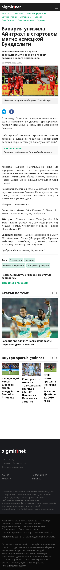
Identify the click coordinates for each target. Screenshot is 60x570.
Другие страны (9, 16)
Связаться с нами (11, 523)
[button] (52, 293)
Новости (6, 478)
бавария (30, 260)
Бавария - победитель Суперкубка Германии (28, 152)
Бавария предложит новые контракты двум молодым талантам (27, 342)
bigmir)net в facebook (15, 282)
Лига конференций (36, 13)
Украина (41, 20)
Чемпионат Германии (13, 265)
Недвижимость (40, 474)
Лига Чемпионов (26, 20)
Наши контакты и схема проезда (19, 520)
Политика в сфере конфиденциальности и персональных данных (27, 531)
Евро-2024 (7, 13)
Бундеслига (16, 260)
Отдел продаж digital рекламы (39, 536)
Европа (38, 16)
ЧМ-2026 (19, 13)
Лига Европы (8, 20)
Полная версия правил (14, 565)
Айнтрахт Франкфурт (38, 265)
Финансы (36, 478)
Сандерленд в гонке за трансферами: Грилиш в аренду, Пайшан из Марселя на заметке (31, 390)
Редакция (46, 520)
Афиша (5, 474)
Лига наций (25, 16)
